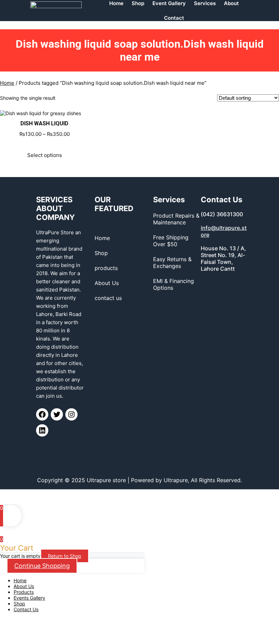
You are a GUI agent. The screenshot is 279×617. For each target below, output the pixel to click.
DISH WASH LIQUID (44, 123)
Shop (19, 603)
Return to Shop (64, 556)
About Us (24, 586)
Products (24, 592)
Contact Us (26, 609)
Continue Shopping (42, 565)
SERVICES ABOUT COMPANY (55, 208)
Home (7, 83)
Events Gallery (29, 598)
